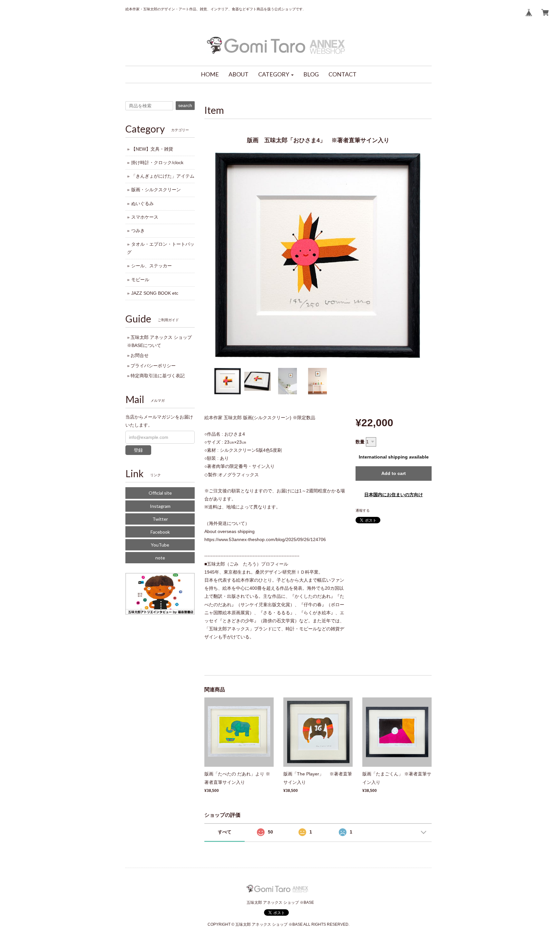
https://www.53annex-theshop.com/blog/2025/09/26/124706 (265, 539)
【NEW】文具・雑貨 (152, 149)
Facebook (160, 532)
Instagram (160, 506)
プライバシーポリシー (153, 365)
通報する (363, 510)
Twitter (160, 519)
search (185, 105)
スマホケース (144, 217)
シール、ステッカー (151, 265)
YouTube (160, 544)
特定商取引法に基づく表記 (158, 375)
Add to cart (393, 473)
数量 (360, 441)
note (160, 557)
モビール (140, 279)
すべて (224, 831)
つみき (138, 230)
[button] (275, 74)
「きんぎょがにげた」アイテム (162, 176)
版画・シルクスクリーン (156, 189)
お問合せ (140, 355)
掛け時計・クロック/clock (157, 162)
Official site (160, 493)
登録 (138, 450)
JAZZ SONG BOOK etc (154, 293)
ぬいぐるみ (142, 203)
